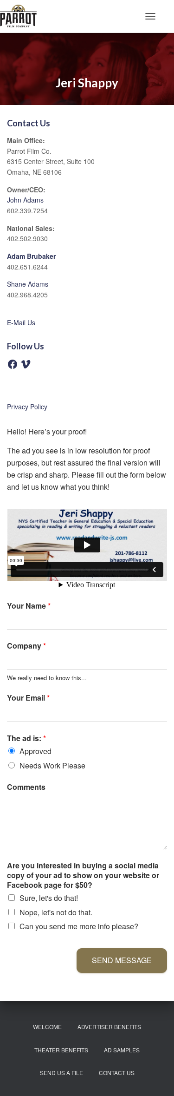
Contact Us (117, 1072)
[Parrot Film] (22, 16)
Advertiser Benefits (109, 1026)
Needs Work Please (52, 765)
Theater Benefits (61, 1050)
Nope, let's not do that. (55, 912)
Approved (35, 751)
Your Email (28, 698)
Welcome (47, 1026)
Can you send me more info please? (78, 926)
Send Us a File (61, 1072)
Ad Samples (122, 1050)
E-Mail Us (21, 322)
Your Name (29, 606)
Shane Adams (27, 284)
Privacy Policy (27, 406)
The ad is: (26, 738)
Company (26, 646)
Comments (26, 787)
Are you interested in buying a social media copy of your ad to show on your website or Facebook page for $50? (83, 875)
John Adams (25, 199)
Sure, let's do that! (48, 898)
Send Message (122, 960)
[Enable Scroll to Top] (156, 1077)
